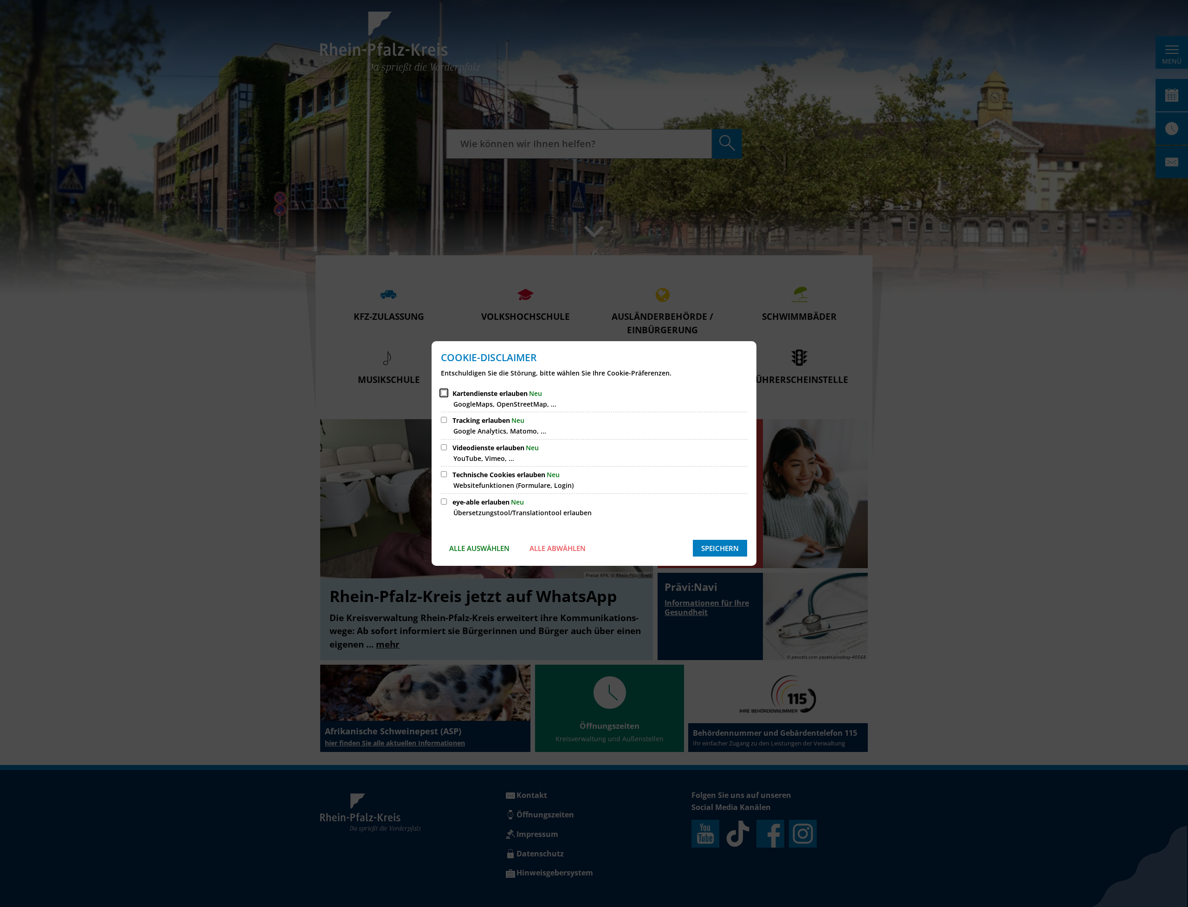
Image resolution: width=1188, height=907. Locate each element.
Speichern (720, 548)
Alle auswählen (479, 548)
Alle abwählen (557, 548)
